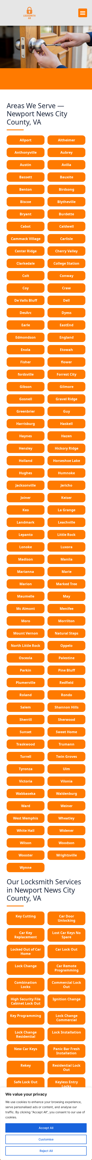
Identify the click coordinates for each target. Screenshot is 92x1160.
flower (66, 362)
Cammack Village (25, 238)
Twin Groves (66, 756)
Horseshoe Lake (66, 460)
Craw (66, 288)
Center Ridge (26, 251)
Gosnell (25, 399)
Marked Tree (66, 584)
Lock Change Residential (26, 1034)
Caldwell (66, 226)
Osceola (25, 658)
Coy (25, 288)
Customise (46, 1139)
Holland (25, 460)
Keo (25, 510)
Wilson (25, 843)
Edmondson (25, 337)
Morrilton (66, 621)
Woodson (66, 843)
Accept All (46, 1128)
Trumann (66, 744)
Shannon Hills (67, 707)
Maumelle (25, 596)
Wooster (26, 855)
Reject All (46, 1151)
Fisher (25, 362)
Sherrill (25, 719)
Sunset (25, 732)
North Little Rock (25, 645)
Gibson (26, 386)
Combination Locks (25, 984)
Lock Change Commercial (66, 1017)
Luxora (67, 547)
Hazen (66, 436)
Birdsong (66, 189)
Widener (66, 830)
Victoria (25, 781)
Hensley (25, 448)
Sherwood (66, 719)
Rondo (66, 695)
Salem (25, 707)
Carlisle (66, 238)
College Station (66, 263)
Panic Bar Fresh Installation (66, 1050)
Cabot (26, 226)
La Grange (66, 510)
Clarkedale (25, 263)
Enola (25, 349)
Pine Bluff (66, 670)
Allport (25, 140)
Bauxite (66, 177)
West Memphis (25, 818)
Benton (25, 189)
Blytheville (66, 201)
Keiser (66, 497)
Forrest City (66, 374)
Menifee (66, 608)
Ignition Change (66, 999)
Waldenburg (66, 793)
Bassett (25, 177)
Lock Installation (66, 1032)
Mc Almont (25, 608)
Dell (66, 300)
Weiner (67, 806)
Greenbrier (25, 411)
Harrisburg (25, 423)
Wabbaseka (26, 793)
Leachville (66, 522)
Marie (66, 571)
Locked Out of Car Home (25, 951)
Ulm (66, 769)
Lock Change (26, 966)
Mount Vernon (25, 633)
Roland (25, 695)
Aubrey (66, 152)
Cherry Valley (66, 251)
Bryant (25, 214)
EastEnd (66, 325)
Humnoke (66, 473)
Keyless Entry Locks (66, 1084)
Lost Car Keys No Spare (66, 934)
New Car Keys (25, 1048)
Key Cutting (26, 916)
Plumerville (25, 682)
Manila (67, 559)
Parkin (25, 670)
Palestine (66, 658)
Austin (25, 164)
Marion (25, 584)
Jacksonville (25, 485)
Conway (66, 275)
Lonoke (25, 547)
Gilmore (66, 386)
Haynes (25, 436)
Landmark (25, 522)
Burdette (66, 214)
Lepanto (26, 534)
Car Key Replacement (25, 934)
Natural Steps (66, 633)
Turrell (25, 756)
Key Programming (25, 1015)
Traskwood (25, 744)
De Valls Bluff (25, 300)
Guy (66, 411)
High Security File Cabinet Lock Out (25, 1001)
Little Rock (66, 534)
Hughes (25, 473)
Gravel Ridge (66, 399)
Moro (25, 621)
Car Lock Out (66, 949)
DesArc (25, 312)
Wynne (25, 867)
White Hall (25, 830)
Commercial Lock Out (66, 984)
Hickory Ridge (66, 448)
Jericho (66, 485)
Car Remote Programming (67, 968)
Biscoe (25, 201)
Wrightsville (66, 855)
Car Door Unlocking (66, 918)
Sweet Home (66, 732)
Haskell (66, 423)
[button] (82, 13)
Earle (25, 325)
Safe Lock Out (25, 1082)
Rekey (26, 1065)
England (66, 337)
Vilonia (67, 781)
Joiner (26, 497)
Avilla (66, 164)
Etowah (66, 349)
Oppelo (66, 645)
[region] (46, 1123)
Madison (25, 559)
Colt (25, 275)
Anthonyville (26, 152)
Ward (25, 806)
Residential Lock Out (66, 1067)
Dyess (66, 312)
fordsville (26, 374)
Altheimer (66, 140)
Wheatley (66, 818)
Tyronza (26, 769)
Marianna (25, 571)
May (66, 596)
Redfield (66, 682)
